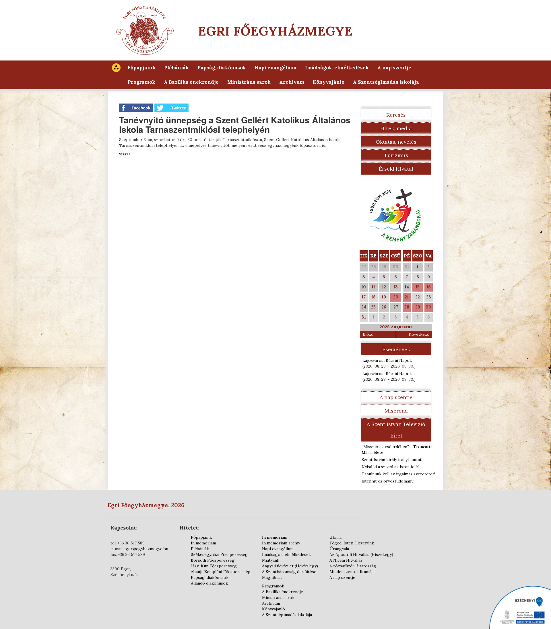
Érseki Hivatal (396, 168)
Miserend (396, 410)
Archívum (291, 82)
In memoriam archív (281, 543)
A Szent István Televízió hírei (396, 430)
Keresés (396, 115)
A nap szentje (394, 68)
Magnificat (272, 577)
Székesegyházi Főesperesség (219, 554)
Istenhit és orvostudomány (387, 481)
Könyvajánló (328, 82)
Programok (141, 82)
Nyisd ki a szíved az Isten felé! (390, 466)
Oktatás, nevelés (396, 141)
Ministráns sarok (249, 82)
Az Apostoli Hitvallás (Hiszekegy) (361, 554)
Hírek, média (396, 128)
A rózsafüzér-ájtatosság (352, 566)
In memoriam (203, 543)
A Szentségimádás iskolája (386, 82)
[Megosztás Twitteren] (171, 107)
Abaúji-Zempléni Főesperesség (221, 571)
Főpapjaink (142, 68)
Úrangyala (339, 548)
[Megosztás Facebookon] (136, 107)
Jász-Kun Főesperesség (214, 566)
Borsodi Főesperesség (212, 560)
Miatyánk (270, 560)
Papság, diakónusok (221, 68)
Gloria (335, 537)
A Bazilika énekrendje (191, 82)
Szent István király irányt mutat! (392, 459)
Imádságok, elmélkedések (337, 68)
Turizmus (396, 155)
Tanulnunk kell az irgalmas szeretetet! (398, 473)
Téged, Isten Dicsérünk (351, 543)
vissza (125, 154)
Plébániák (176, 68)
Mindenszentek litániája (352, 571)
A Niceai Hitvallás (345, 560)
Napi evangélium (275, 68)
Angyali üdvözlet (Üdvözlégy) (290, 566)
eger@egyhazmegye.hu (145, 548)
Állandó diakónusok (209, 583)
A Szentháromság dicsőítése (289, 571)
